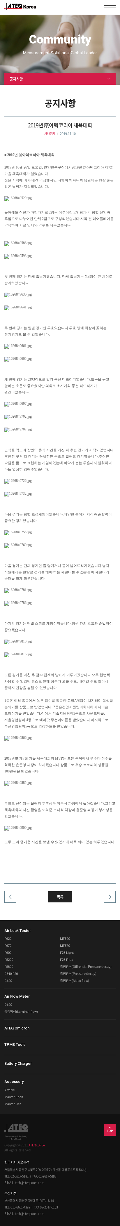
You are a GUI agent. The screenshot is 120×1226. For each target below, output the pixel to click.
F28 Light (67, 953)
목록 (60, 896)
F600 (7, 953)
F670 (7, 946)
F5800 (8, 967)
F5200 (8, 960)
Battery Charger (18, 1063)
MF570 (65, 946)
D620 (8, 1005)
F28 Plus (66, 960)
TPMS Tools (14, 1044)
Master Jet (12, 1104)
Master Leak (13, 1097)
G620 (8, 981)
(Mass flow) (74, 981)
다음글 (108, 900)
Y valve (9, 1090)
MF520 (65, 939)
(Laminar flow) (21, 1012)
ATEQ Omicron (16, 1028)
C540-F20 (11, 974)
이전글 (11, 900)
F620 (7, 939)
